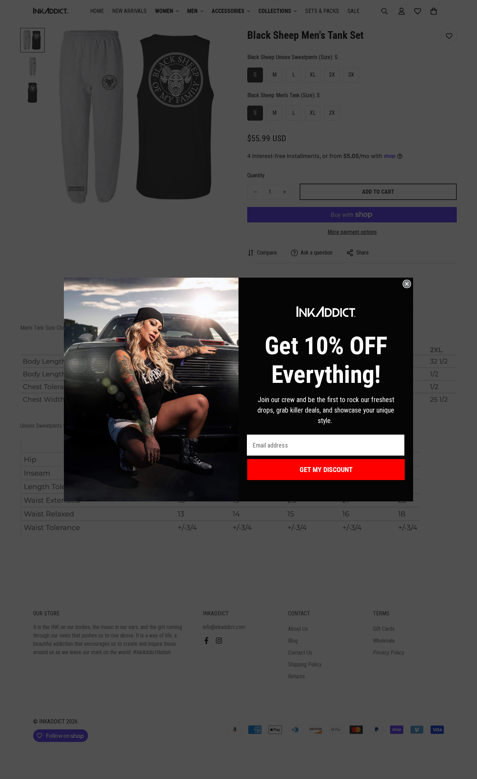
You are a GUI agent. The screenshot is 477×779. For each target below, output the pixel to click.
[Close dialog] (406, 283)
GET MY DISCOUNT (326, 469)
